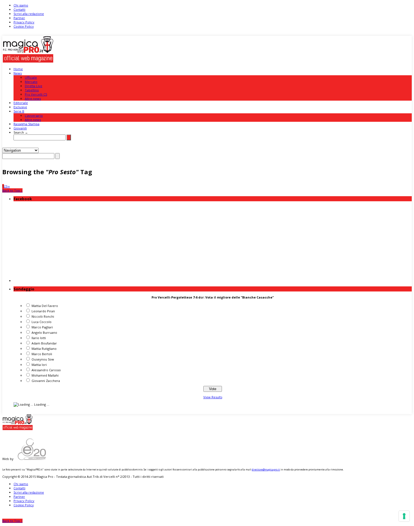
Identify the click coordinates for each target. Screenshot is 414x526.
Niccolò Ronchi (43, 316)
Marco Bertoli (42, 354)
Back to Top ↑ (12, 190)
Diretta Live (33, 86)
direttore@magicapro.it (266, 469)
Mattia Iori (39, 365)
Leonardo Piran (43, 311)
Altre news (33, 98)
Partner (19, 18)
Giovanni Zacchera (46, 381)
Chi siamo (21, 5)
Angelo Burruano (44, 332)
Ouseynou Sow (43, 359)
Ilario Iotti (39, 338)
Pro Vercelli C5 (36, 94)
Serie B (19, 111)
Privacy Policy (24, 22)
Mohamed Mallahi (45, 375)
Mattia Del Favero (45, 306)
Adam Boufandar (44, 343)
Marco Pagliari (42, 327)
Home (18, 69)
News (18, 73)
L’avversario (34, 115)
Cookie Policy (24, 26)
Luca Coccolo (42, 322)
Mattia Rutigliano (44, 348)
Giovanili (20, 128)
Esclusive (20, 107)
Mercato (31, 81)
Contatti (19, 9)
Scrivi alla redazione (29, 14)
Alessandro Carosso (46, 370)
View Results (212, 397)
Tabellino (32, 90)
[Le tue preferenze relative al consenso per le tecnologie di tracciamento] (404, 516)
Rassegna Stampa (26, 124)
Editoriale (21, 103)
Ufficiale (31, 77)
